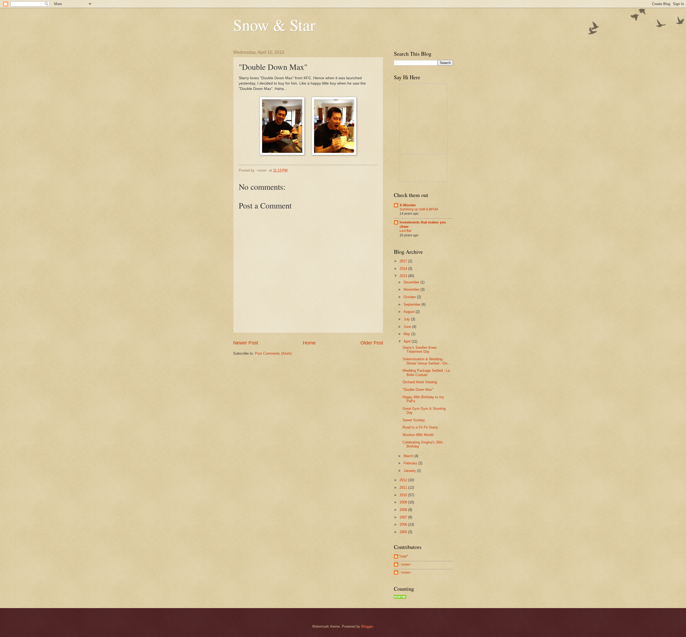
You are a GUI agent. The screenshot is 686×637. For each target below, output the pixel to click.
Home (309, 343)
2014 (404, 269)
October (410, 297)
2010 (404, 495)
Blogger (367, 626)
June (408, 327)
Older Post (371, 343)
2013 (404, 276)
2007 (404, 517)
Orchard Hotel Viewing (419, 382)
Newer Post (245, 343)
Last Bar (406, 231)
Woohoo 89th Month (418, 435)
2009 (404, 502)
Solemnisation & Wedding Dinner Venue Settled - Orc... (426, 361)
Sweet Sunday (413, 420)
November (412, 289)
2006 (404, 524)
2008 (404, 510)
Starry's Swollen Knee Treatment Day (419, 350)
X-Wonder (408, 205)
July (407, 319)
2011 (404, 488)
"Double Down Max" (417, 390)
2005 (404, 532)
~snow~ (405, 564)
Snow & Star (274, 24)
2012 (404, 480)
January (410, 471)
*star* (403, 556)
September (413, 304)
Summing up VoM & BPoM (419, 209)
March (409, 456)
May (407, 334)
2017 (404, 261)
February (411, 463)
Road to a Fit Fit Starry (420, 427)
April (408, 341)
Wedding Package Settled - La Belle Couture (426, 373)
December (412, 282)
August (410, 312)
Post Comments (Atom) (273, 353)
